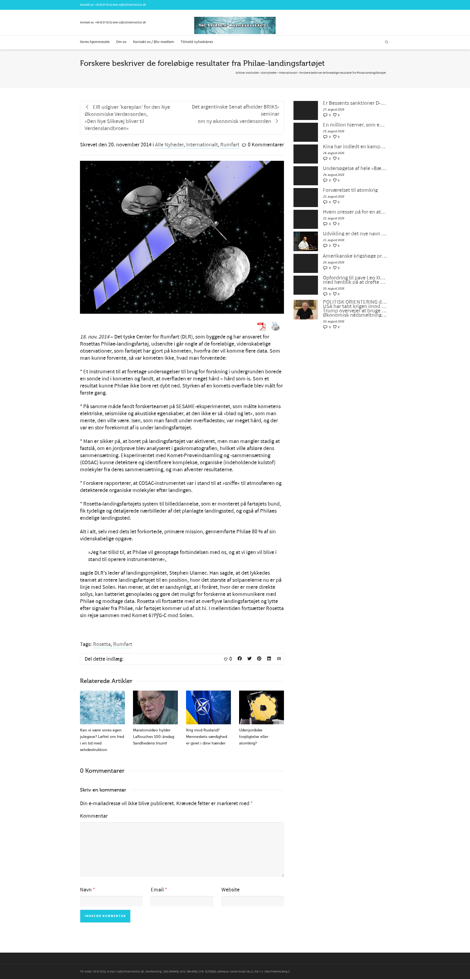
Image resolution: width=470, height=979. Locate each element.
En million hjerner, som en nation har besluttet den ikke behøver (355, 125)
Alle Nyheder (169, 144)
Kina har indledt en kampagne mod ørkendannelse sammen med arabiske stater (355, 146)
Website (230, 889)
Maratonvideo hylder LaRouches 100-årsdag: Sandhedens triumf (154, 736)
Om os (121, 41)
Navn (86, 889)
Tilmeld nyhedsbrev (197, 41)
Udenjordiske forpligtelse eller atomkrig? (253, 736)
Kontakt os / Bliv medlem (153, 41)
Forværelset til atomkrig (350, 190)
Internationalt (202, 144)
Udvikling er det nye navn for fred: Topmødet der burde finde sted (355, 234)
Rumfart (229, 144)
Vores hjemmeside (95, 41)
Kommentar (94, 816)
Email (157, 889)
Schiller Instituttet (247, 73)
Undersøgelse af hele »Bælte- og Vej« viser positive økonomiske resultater (355, 168)
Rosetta (102, 644)
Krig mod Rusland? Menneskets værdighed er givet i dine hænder (206, 736)
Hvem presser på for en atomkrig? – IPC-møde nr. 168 (355, 212)
